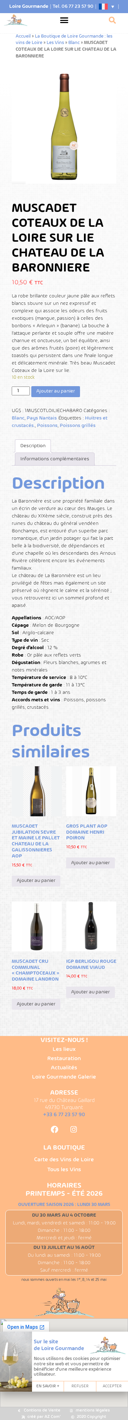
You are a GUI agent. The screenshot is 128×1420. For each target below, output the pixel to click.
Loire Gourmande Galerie (64, 1077)
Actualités (64, 1067)
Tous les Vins (64, 1169)
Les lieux (64, 1049)
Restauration (64, 1058)
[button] (64, 20)
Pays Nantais (42, 418)
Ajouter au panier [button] (36, 880)
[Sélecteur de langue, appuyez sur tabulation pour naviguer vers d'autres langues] (107, 6)
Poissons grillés (78, 425)
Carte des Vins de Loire (64, 1159)
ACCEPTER (112, 1386)
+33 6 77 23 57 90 (64, 1114)
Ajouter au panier (55, 391)
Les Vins (55, 43)
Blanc (74, 43)
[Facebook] (54, 1129)
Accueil (23, 36)
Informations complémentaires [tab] (54, 459)
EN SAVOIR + (47, 1386)
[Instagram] (73, 1129)
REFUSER (80, 1386)
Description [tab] (33, 446)
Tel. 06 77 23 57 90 (73, 6)
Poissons (47, 425)
